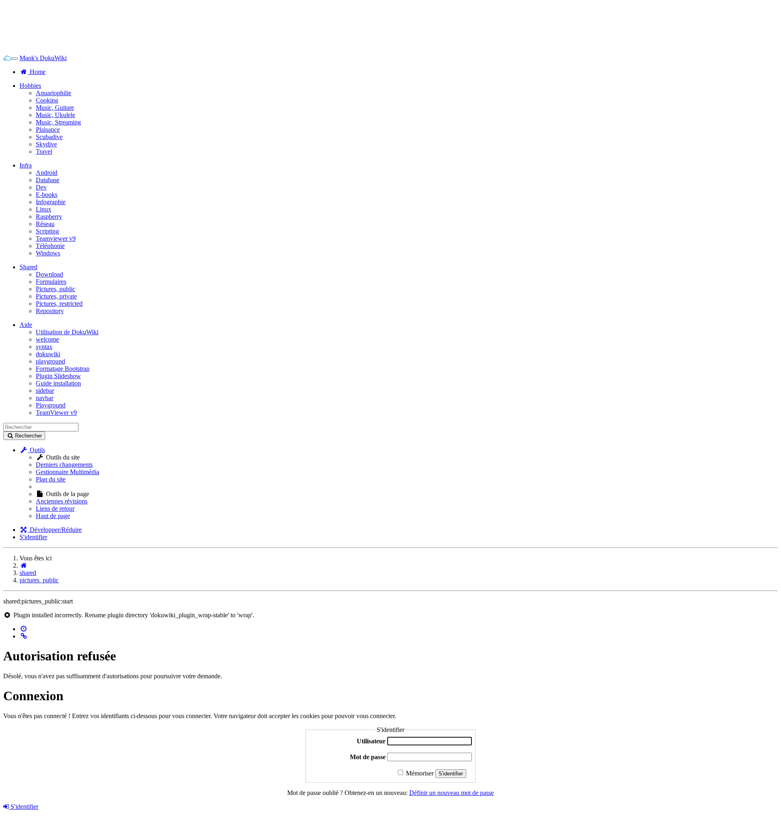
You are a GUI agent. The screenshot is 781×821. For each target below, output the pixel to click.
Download (49, 274)
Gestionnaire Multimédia (67, 471)
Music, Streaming (58, 122)
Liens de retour (55, 508)
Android (46, 172)
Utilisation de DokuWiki (67, 332)
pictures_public (39, 580)
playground (50, 361)
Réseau (45, 223)
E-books (46, 194)
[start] (24, 565)
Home (37, 71)
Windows (48, 253)
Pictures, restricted (59, 303)
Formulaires (51, 281)
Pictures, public (55, 288)
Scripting (47, 231)
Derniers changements (64, 464)
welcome (47, 339)
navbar (44, 397)
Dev (41, 187)
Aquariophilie (53, 92)
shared (28, 572)
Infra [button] (26, 165)
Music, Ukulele (55, 114)
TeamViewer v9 (56, 412)
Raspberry (49, 216)
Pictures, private (56, 296)
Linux (43, 209)
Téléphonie (50, 245)
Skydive (46, 144)
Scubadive (49, 136)
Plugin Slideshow (58, 375)
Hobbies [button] (30, 85)
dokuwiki (48, 354)
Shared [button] (28, 267)
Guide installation (58, 383)
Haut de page (53, 515)
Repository (50, 310)
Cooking (47, 100)
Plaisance (48, 129)
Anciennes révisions (61, 501)
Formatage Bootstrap (62, 368)
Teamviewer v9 (56, 238)
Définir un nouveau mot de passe (451, 792)
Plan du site (50, 479)
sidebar (45, 390)
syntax (44, 346)
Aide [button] (26, 324)
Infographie (50, 201)
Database (47, 179)
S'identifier (33, 537)
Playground (50, 405)
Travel (44, 151)
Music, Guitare (55, 107)
